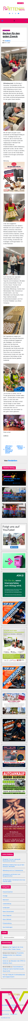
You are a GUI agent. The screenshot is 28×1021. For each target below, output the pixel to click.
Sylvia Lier (6, 961)
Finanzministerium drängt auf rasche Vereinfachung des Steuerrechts (13, 969)
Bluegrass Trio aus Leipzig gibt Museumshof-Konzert (13, 480)
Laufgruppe (6, 907)
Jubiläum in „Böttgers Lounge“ (20, 447)
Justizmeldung (7, 903)
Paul (4, 974)
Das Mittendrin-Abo (5, 1017)
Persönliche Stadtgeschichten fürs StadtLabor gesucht (13, 955)
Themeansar (15, 1007)
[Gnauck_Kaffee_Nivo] (14, 176)
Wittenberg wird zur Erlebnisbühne (13, 512)
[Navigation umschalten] (14, 21)
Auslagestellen (13, 1014)
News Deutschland (8, 911)
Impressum (15, 1010)
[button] (25, 20)
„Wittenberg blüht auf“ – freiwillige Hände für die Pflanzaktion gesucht (9, 449)
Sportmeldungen (7, 927)
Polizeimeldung (7, 923)
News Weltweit (7, 919)
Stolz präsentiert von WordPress (9, 1005)
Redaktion (7, 40)
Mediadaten (21, 1010)
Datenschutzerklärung (6, 1010)
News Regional (6, 30)
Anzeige (5, 896)
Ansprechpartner (8, 892)
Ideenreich (6, 899)
